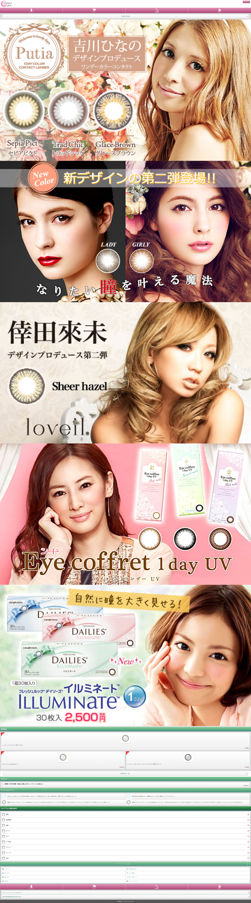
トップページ (7, 869)
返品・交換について (133, 877)
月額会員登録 (125, 16)
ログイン (246, 2)
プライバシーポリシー (134, 881)
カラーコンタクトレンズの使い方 (11, 892)
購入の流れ (6, 877)
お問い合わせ (7, 873)
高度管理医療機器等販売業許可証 (11, 896)
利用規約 (6, 881)
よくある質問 (132, 873)
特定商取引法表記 (133, 869)
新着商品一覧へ (125, 773)
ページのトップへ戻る (123, 864)
